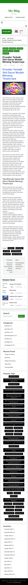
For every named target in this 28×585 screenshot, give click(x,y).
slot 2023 (17, 493)
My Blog (14, 11)
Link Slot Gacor (14, 446)
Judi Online (12, 48)
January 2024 (7, 548)
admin (5, 65)
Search (21, 316)
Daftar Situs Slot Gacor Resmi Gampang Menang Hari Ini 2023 (13, 415)
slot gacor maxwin (9, 506)
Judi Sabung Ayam (8, 51)
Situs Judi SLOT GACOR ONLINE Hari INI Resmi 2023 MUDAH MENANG (14, 466)
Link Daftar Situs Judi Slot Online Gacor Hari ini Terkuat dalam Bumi (14, 438)
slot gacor (11, 248)
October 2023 (7, 558)
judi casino (18, 427)
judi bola (9, 427)
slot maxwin (19, 248)
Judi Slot (16, 51)
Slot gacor (17, 147)
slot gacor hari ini (18, 503)
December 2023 (8, 551)
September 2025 (8, 538)
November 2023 (8, 555)
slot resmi (18, 510)
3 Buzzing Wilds (9, 367)
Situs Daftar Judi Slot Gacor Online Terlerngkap (14, 457)
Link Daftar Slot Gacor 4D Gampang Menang (13, 442)
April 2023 (6, 568)
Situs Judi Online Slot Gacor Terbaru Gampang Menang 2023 (13, 462)
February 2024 (8, 545)
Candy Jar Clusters (21, 31)
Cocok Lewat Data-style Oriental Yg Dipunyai (13, 391)
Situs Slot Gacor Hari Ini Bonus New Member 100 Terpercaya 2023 (13, 484)
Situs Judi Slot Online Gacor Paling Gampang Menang (13, 475)
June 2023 (7, 561)
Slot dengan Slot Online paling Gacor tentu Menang (14, 500)
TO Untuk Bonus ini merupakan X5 (14, 519)
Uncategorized (8, 345)
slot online (6, 251)
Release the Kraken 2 (16, 296)
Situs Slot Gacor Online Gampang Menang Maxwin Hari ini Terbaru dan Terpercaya (14, 489)
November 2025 (8, 532)
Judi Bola (5, 48)
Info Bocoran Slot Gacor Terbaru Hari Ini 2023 (13, 424)
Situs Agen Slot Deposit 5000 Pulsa (14, 453)
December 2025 (8, 529)
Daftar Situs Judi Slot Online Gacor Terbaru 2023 (14, 406)
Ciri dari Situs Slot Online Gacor (13, 387)
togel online (7, 254)
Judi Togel (6, 53)
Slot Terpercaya (16, 251)
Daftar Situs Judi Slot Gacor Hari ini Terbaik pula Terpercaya (14, 401)
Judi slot (9, 434)
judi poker (18, 431)
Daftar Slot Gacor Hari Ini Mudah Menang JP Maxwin (13, 419)
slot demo (14, 496)
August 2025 (7, 542)
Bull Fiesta (12, 290)
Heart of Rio (13, 302)
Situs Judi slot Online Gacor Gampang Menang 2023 (14, 471)
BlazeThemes (17, 582)
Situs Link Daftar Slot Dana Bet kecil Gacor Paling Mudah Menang (14, 480)
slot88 (10, 493)
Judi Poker (20, 48)
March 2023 (7, 571)
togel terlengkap (17, 254)
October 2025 (7, 535)
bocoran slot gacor (14, 384)
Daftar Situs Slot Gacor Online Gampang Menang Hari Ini (13, 410)
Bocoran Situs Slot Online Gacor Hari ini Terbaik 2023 (13, 380)
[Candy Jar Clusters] (16, 31)
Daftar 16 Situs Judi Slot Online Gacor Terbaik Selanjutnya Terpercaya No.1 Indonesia (14, 396)
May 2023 (6, 564)
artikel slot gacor (14, 376)
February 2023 (8, 574)
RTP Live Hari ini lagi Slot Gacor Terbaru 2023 (13, 450)
